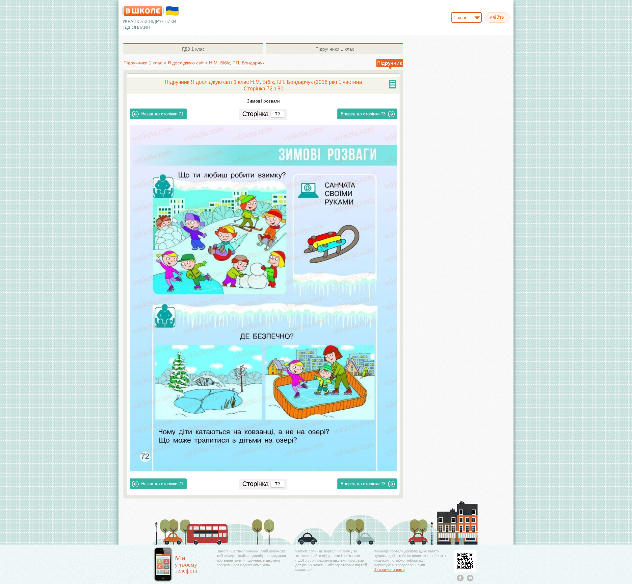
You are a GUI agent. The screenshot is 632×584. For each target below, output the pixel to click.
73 (363, 113)
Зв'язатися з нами (389, 570)
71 (162, 113)
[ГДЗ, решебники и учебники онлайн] (143, 11)
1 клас (193, 49)
